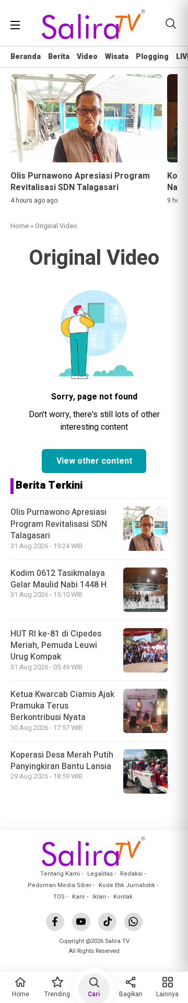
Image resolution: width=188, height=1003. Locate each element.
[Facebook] (55, 922)
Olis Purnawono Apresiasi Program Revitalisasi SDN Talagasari (58, 524)
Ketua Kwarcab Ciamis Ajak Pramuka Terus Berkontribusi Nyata (62, 706)
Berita (58, 56)
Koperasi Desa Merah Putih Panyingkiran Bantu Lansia (61, 761)
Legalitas (100, 874)
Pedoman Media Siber (59, 885)
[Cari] (171, 23)
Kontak (123, 897)
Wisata (116, 56)
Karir (78, 897)
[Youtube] (81, 922)
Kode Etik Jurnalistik (127, 885)
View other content (94, 461)
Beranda (25, 56)
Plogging (152, 56)
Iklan (99, 897)
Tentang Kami (60, 874)
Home (19, 226)
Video (87, 56)
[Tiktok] (107, 922)
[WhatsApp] (133, 922)
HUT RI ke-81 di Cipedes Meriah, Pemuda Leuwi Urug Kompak (55, 646)
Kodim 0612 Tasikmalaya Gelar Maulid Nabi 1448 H (58, 579)
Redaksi (131, 874)
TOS (59, 897)
